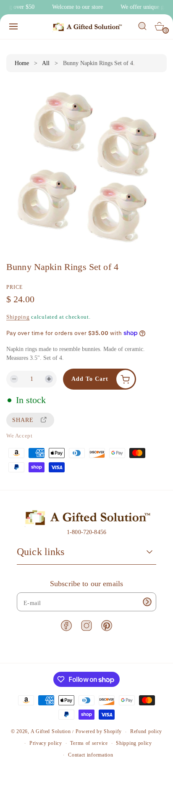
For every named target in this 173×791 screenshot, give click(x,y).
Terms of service (88, 743)
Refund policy (146, 731)
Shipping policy (134, 743)
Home (22, 63)
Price (14, 287)
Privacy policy (45, 743)
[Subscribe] (147, 601)
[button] (13, 26)
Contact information (90, 755)
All (46, 63)
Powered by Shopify (99, 732)
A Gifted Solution (51, 732)
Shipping (18, 317)
